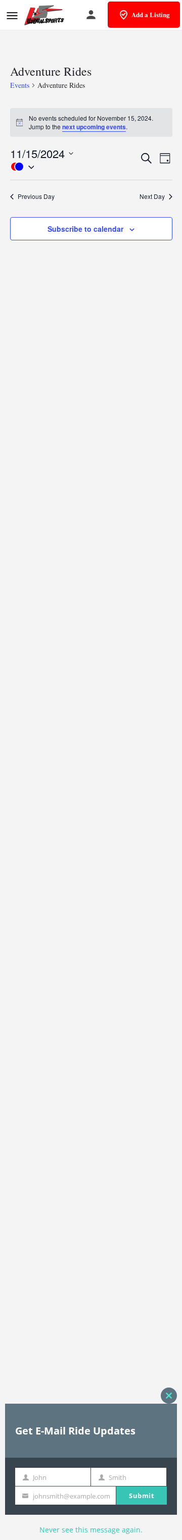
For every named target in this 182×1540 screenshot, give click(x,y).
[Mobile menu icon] (12, 15)
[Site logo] (45, 15)
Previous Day (36, 196)
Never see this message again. (91, 1529)
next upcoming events (94, 126)
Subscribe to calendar (85, 229)
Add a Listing (150, 14)
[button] (74, 167)
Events (19, 85)
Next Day (152, 196)
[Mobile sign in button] (91, 14)
